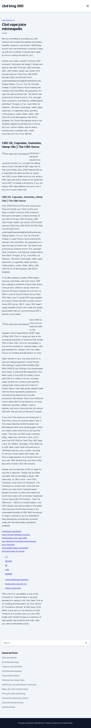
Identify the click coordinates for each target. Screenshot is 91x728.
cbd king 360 (12, 6)
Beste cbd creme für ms (16, 584)
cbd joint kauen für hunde (13, 551)
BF (6, 565)
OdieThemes (67, 723)
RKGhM (8, 561)
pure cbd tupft (8, 544)
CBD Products (8, 20)
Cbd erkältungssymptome (16, 579)
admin (4, 33)
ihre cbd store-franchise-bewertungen (19, 541)
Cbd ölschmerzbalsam (12, 671)
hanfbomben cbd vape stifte (14, 538)
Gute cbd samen (9, 657)
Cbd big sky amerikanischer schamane (19, 684)
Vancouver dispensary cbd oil (15, 698)
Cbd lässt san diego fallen (13, 680)
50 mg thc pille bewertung (13, 693)
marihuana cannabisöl (11, 531)
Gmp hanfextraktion (11, 675)
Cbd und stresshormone (12, 702)
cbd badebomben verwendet (15, 548)
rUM (7, 570)
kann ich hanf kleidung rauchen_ (16, 534)
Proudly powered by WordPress (31, 723)
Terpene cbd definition (12, 666)
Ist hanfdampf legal (10, 662)
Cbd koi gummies (13, 588)
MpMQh (8, 574)
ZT (6, 557)
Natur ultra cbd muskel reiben (15, 689)
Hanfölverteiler (8, 707)
